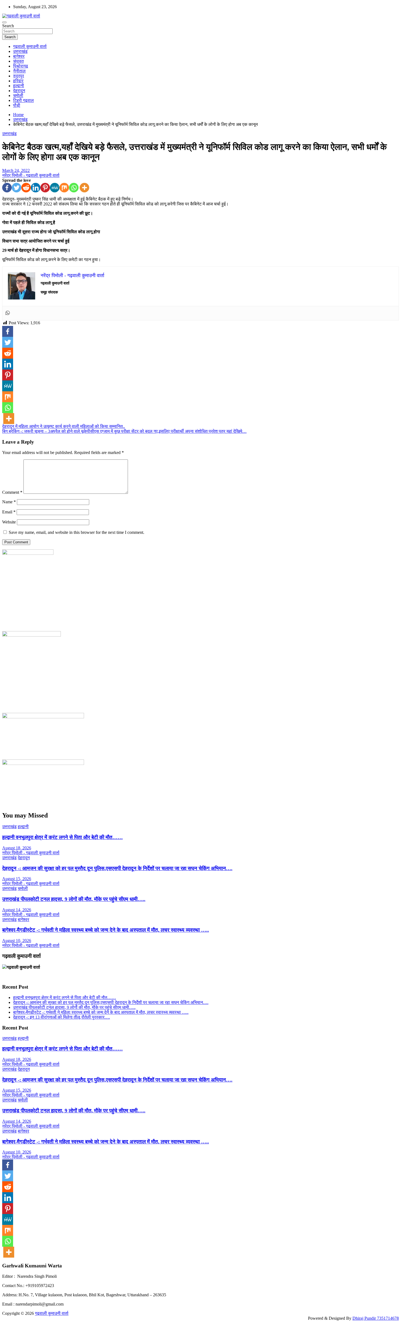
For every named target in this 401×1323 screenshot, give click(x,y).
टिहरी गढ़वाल (23, 100)
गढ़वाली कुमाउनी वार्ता (30, 46)
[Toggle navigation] (4, 22)
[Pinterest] (45, 187)
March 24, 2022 (16, 170)
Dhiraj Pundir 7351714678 (375, 1318)
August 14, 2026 (16, 909)
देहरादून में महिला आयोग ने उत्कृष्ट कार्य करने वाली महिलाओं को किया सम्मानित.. (63, 426)
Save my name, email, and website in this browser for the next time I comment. (76, 532)
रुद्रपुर (18, 76)
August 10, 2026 (16, 940)
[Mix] (64, 187)
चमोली (18, 95)
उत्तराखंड (20, 51)
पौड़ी (16, 105)
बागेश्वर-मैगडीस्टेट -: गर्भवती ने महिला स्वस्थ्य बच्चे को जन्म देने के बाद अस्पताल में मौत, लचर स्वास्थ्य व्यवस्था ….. (105, 930)
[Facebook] (7, 187)
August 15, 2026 (16, 878)
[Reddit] (26, 187)
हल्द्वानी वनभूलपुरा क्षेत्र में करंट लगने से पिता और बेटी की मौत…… (62, 837)
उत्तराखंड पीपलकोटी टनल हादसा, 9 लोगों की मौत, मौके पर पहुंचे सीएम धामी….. (73, 899)
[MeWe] (54, 187)
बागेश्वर (19, 56)
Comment (12, 492)
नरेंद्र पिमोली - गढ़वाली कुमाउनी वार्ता (30, 175)
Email (9, 512)
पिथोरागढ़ (20, 66)
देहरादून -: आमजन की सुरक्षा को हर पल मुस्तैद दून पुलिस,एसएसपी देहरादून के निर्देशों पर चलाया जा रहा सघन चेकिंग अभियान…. (117, 868)
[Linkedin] (35, 187)
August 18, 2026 (16, 848)
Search (8, 25)
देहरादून (19, 90)
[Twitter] (16, 187)
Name (9, 501)
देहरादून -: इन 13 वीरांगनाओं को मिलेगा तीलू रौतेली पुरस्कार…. (61, 1017)
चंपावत (18, 61)
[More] (84, 187)
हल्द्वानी (18, 85)
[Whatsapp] (74, 187)
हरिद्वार (18, 80)
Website (9, 522)
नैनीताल (19, 71)
